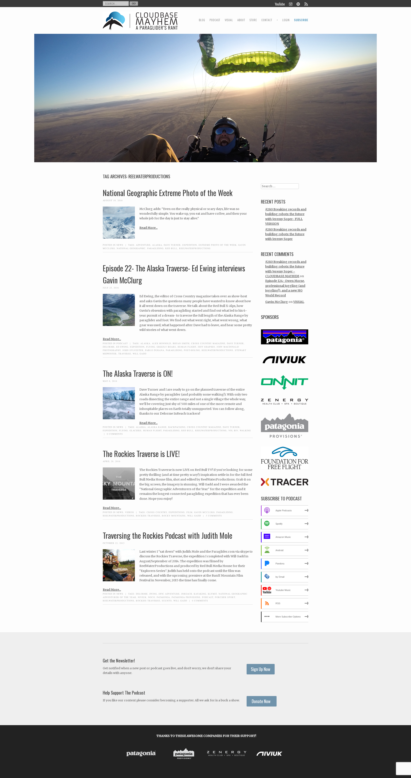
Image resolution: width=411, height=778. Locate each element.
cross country (157, 512)
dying (153, 593)
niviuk (142, 597)
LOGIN (286, 20)
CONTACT (266, 20)
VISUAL (229, 20)
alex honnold (161, 343)
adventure (143, 244)
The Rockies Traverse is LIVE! (141, 453)
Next (286, 754)
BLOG (202, 20)
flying (150, 346)
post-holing (192, 350)
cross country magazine (208, 343)
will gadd (139, 353)
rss (306, 3)
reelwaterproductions (195, 248)
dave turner (172, 244)
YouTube (280, 3)
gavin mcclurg (204, 512)
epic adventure (169, 593)
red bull (171, 248)
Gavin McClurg (276, 302)
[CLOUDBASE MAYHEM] (140, 25)
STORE (253, 20)
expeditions (177, 512)
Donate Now (261, 701)
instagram (291, 3)
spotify (298, 3)
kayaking (200, 593)
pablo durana (154, 350)
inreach (186, 593)
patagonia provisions (186, 597)
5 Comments (214, 515)
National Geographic (131, 248)
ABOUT (241, 20)
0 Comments (115, 433)
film (189, 512)
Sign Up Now (260, 669)
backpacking (176, 426)
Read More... (148, 228)
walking (245, 430)
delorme (109, 346)
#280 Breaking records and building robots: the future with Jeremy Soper (285, 234)
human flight (187, 346)
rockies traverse (148, 515)
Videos (129, 512)
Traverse (124, 353)
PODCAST (215, 20)
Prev (126, 754)
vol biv (233, 430)
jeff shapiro (206, 346)
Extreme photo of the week (218, 244)
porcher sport (225, 597)
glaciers (135, 430)
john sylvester (132, 350)
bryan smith (181, 343)
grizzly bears (166, 346)
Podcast (122, 343)
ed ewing (122, 346)
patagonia (163, 597)
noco (151, 597)
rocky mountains (174, 515)
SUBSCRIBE (301, 20)
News (119, 244)
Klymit (212, 593)
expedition (189, 244)
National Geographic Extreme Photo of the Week (167, 192)
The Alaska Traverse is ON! (138, 373)
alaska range (157, 426)
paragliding (155, 248)
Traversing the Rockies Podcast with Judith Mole (167, 535)
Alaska (157, 244)
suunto (167, 600)
